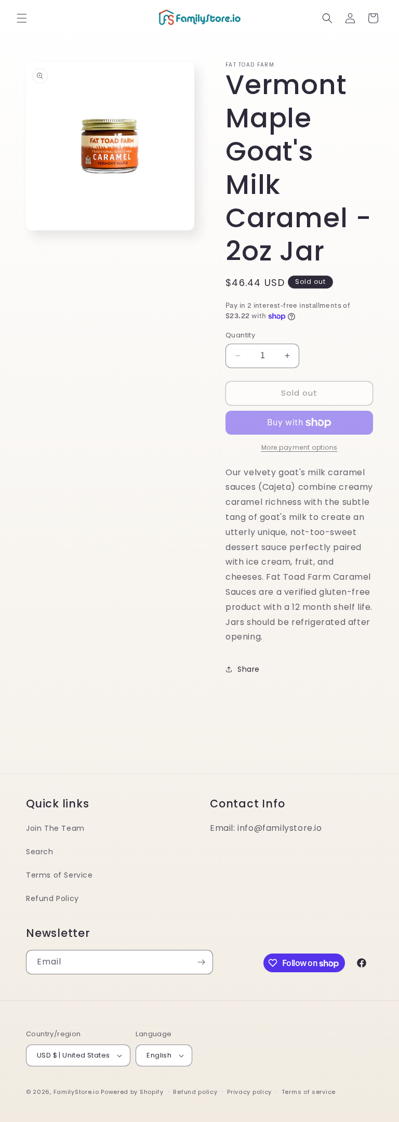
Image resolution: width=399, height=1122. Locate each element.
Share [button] (248, 669)
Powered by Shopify (132, 1092)
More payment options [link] (299, 447)
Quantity (240, 335)
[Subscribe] (201, 962)
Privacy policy (249, 1092)
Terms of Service (59, 875)
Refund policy (195, 1092)
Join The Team (55, 828)
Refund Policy (52, 898)
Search (40, 851)
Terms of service (309, 1092)
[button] (21, 18)
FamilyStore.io (76, 1092)
